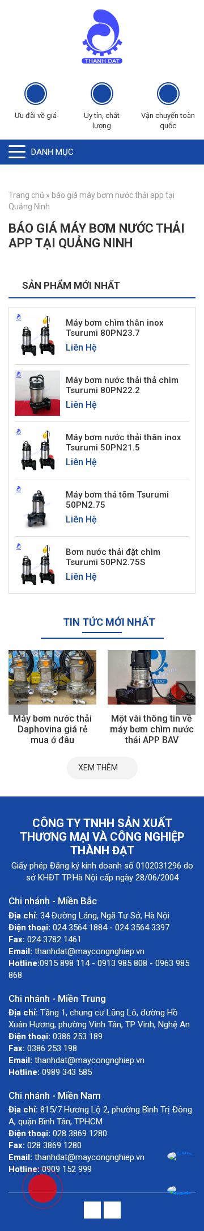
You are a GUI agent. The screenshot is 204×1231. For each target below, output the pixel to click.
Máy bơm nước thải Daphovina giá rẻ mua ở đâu (52, 729)
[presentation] (18, 698)
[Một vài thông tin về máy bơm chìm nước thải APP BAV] (152, 677)
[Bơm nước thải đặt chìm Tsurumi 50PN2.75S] (37, 564)
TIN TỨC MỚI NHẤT (109, 622)
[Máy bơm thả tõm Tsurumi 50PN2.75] (37, 506)
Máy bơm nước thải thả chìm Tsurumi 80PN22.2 (122, 385)
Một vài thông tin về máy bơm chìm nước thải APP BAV (152, 729)
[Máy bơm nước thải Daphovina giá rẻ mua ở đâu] (52, 677)
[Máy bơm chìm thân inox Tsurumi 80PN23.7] (37, 335)
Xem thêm (98, 767)
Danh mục (52, 152)
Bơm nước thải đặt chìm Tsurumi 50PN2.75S (113, 557)
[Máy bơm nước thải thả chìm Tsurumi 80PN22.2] (37, 392)
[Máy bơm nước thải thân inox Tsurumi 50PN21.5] (37, 449)
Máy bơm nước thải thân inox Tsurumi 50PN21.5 (123, 442)
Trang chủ (26, 195)
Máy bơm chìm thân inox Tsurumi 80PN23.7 (115, 328)
